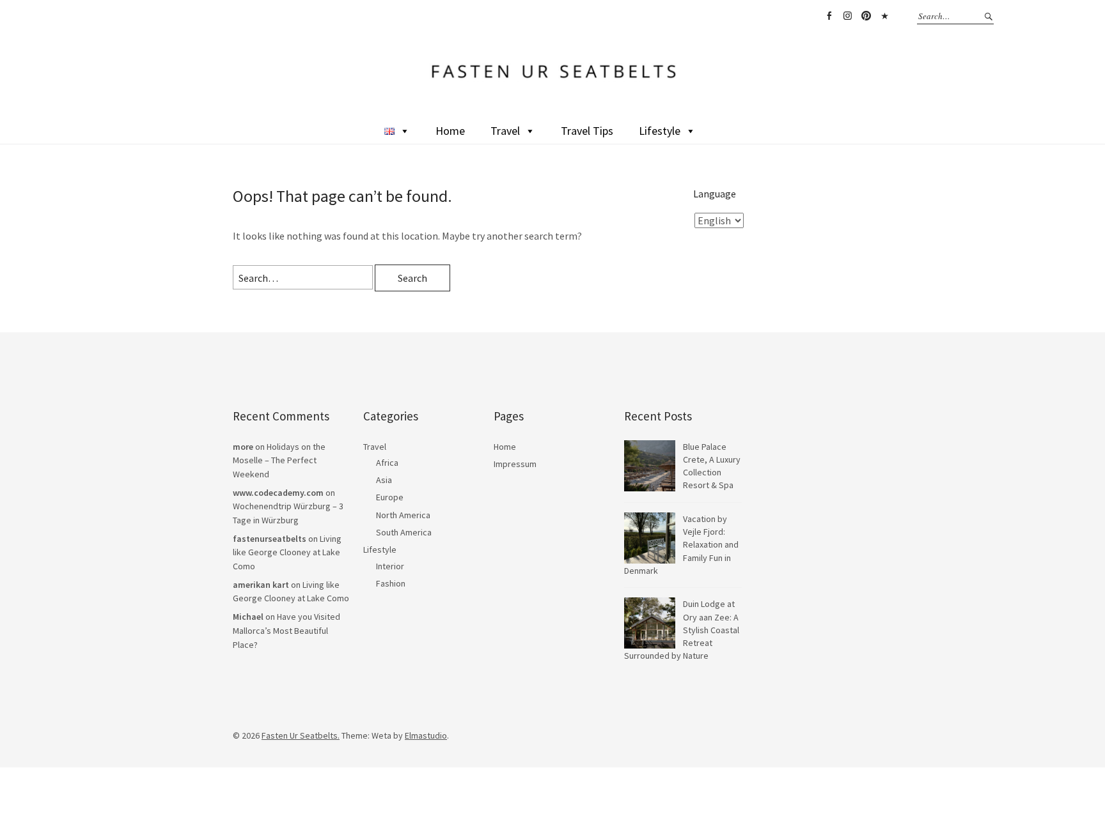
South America (404, 532)
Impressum (515, 464)
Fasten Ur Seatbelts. (301, 735)
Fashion (390, 583)
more (243, 446)
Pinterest (865, 16)
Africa (387, 462)
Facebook (828, 16)
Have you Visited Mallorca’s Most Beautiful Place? (286, 630)
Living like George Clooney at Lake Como (287, 552)
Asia (384, 480)
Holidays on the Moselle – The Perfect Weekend (279, 460)
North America (403, 515)
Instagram (847, 16)
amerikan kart (261, 584)
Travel (505, 130)
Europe (390, 497)
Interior (390, 566)
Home (450, 130)
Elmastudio (426, 735)
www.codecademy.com (278, 492)
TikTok (884, 16)
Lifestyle (659, 130)
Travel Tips (587, 130)
